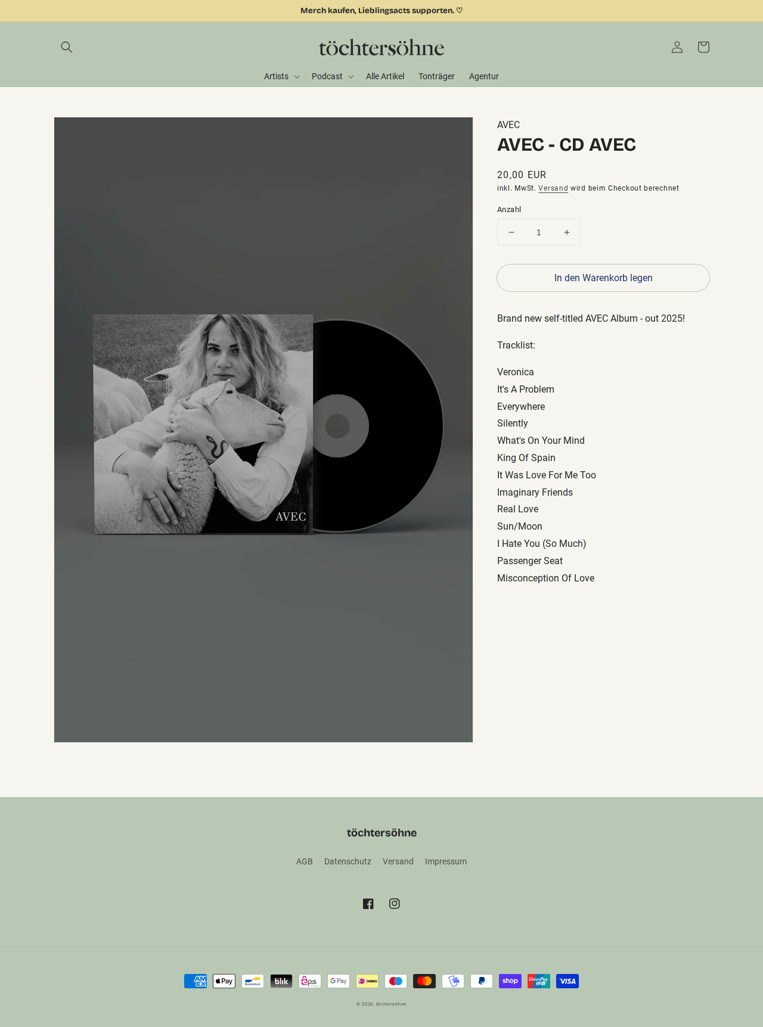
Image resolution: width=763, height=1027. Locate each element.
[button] (67, 47)
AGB (304, 861)
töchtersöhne (391, 1004)
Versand (553, 187)
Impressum (446, 861)
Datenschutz (347, 861)
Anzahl (509, 209)
